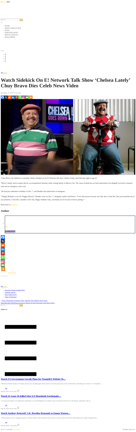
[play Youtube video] (68, 137)
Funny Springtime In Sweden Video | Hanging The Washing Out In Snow (24, 300)
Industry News (11, 32)
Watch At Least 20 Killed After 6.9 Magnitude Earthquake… (31, 396)
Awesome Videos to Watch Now (15, 290)
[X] (6, 97)
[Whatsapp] (20, 97)
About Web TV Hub (13, 28)
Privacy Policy (11, 34)
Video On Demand (10, 297)
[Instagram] (23, 97)
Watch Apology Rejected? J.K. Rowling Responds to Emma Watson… (35, 413)
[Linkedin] (13, 97)
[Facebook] (2, 97)
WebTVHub (16, 429)
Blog (7, 30)
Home (7, 26)
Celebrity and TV (10, 292)
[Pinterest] (16, 97)
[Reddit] (9, 97)
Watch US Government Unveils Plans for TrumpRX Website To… (33, 379)
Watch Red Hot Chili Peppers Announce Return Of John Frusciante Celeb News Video (27, 303)
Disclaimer (10, 37)
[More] (31, 97)
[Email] (27, 97)
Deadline (14, 205)
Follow (4, 2)
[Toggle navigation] (1, 22)
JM (4, 72)
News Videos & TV (11, 294)
